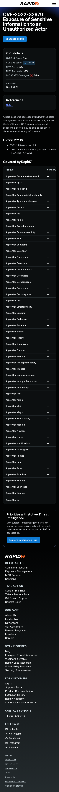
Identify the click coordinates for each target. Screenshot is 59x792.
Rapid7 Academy (15, 698)
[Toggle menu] (54, 4)
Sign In (9, 683)
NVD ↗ (9, 105)
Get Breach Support (16, 598)
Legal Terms (10, 759)
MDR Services (13, 575)
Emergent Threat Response (21, 655)
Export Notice (11, 768)
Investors (10, 634)
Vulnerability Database (18, 666)
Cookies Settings (14, 786)
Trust (7, 773)
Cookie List (10, 777)
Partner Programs (15, 630)
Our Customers (14, 626)
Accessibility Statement (15, 781)
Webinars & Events (16, 658)
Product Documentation (19, 691)
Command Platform (16, 567)
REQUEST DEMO (15, 39)
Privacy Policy (11, 764)
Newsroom (11, 622)
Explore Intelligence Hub (23, 539)
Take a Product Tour (17, 594)
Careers (9, 638)
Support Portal (13, 687)
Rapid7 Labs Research (18, 662)
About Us (10, 615)
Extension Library (15, 694)
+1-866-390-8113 (15, 715)
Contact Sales (13, 601)
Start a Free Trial (15, 590)
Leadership (11, 619)
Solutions (10, 578)
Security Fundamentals (18, 670)
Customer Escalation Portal (20, 702)
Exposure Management (18, 571)
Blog (7, 651)
